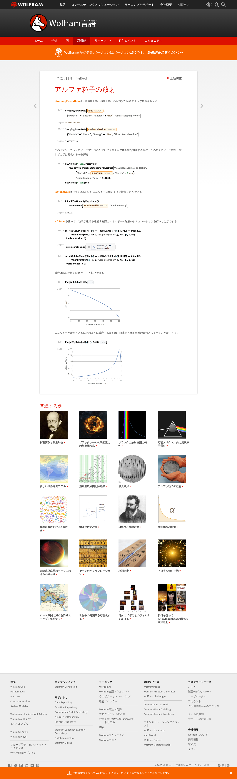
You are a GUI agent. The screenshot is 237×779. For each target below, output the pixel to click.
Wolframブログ (107, 740)
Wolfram (73, 22)
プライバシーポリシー (201, 765)
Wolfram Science (153, 740)
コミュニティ (153, 40)
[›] (201, 84)
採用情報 (193, 739)
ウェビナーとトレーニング (114, 696)
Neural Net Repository (67, 717)
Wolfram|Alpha (152, 686)
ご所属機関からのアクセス (203, 706)
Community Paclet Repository (71, 712)
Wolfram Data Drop (154, 730)
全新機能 (176, 78)
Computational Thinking (157, 709)
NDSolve (60, 221)
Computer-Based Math (156, 704)
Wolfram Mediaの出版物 (157, 744)
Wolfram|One (17, 686)
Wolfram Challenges (155, 696)
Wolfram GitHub (64, 742)
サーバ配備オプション (23, 752)
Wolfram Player (18, 736)
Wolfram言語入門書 (110, 709)
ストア (192, 686)
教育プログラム (108, 701)
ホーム (38, 40)
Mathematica (17, 691)
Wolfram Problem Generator (159, 691)
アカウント (194, 701)
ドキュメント (127, 40)
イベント (193, 749)
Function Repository (66, 707)
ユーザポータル (197, 696)
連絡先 (192, 744)
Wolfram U (105, 686)
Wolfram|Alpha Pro (20, 719)
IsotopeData (62, 191)
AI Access (15, 696)
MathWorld (150, 735)
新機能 (81, 40)
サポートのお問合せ (199, 719)
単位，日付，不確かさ (72, 78)
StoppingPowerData (67, 101)
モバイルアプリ (19, 723)
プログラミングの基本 (112, 714)
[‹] (35, 84)
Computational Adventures (159, 714)
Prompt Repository (65, 721)
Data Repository (64, 702)
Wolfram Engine (19, 732)
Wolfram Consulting (66, 686)
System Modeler (19, 706)
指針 (54, 40)
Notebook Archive (65, 738)
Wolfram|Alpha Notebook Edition (28, 714)
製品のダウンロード (199, 691)
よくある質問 (196, 714)
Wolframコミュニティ (111, 735)
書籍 (101, 727)
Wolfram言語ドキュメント (114, 691)
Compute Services (20, 701)
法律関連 (180, 765)
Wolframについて (198, 734)
